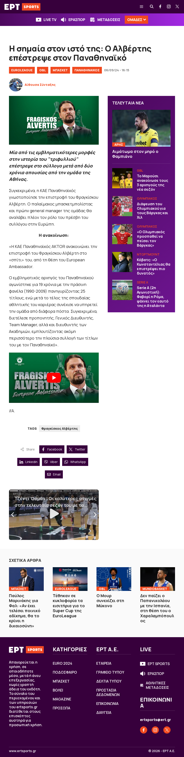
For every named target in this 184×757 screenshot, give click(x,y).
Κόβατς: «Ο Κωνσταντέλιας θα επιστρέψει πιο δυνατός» (153, 266)
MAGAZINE (62, 699)
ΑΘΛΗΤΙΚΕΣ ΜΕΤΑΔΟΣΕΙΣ (157, 685)
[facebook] (160, 6)
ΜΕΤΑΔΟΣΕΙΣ (108, 19)
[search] (152, 6)
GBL (42, 70)
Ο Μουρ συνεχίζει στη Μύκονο (110, 600)
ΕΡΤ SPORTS (159, 663)
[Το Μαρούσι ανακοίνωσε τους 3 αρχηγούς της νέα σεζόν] (122, 178)
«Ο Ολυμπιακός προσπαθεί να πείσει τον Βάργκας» (151, 238)
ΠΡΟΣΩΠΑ (61, 708)
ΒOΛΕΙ (58, 690)
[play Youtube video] (54, 378)
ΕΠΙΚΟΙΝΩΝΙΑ (107, 703)
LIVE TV (50, 19)
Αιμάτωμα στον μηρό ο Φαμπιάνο (135, 154)
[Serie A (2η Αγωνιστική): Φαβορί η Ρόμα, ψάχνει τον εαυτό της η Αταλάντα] (122, 290)
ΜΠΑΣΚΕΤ (60, 70)
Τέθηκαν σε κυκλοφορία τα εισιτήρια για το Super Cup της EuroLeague (69, 605)
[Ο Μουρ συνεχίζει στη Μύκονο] (113, 579)
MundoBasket (154, 589)
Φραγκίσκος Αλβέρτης (59, 428)
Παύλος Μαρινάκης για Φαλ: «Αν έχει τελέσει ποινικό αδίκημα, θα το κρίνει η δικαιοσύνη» (24, 610)
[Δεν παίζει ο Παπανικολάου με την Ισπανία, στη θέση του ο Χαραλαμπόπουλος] (157, 579)
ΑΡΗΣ (118, 144)
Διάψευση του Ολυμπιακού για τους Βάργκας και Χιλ (152, 210)
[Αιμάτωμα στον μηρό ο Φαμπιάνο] (141, 128)
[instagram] (169, 6)
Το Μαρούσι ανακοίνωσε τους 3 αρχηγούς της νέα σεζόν (152, 182)
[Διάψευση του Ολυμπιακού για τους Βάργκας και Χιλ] (122, 206)
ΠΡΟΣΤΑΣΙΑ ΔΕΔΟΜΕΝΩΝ (108, 692)
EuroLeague (22, 70)
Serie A (142, 282)
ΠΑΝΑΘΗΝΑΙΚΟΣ (87, 70)
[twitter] (177, 6)
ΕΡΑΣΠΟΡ (76, 19)
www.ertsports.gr (22, 751)
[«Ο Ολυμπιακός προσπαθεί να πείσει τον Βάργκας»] (122, 234)
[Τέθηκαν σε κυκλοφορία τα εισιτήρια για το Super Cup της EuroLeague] (70, 579)
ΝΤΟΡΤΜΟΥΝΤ (148, 254)
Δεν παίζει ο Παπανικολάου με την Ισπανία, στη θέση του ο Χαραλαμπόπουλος (157, 608)
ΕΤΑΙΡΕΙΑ (103, 663)
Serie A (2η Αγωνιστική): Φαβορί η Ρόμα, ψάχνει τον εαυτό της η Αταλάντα (153, 296)
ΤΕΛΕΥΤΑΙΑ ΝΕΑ (128, 103)
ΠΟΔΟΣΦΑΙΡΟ (65, 672)
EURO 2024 (62, 663)
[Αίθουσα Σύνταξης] (15, 84)
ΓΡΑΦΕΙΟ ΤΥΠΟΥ (110, 672)
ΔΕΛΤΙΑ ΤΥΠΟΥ (109, 681)
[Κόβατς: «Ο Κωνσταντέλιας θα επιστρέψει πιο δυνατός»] (122, 262)
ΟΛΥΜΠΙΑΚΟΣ (147, 198)
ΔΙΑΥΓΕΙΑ (103, 712)
